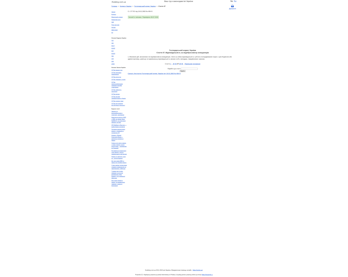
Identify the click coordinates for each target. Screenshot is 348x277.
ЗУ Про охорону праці (117, 101)
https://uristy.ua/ (198, 270)
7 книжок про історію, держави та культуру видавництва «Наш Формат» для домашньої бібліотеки (118, 175)
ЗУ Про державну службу (118, 79)
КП (112, 32)
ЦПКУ (113, 64)
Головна (114, 6)
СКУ (112, 58)
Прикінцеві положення (192, 64)
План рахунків (115, 25)
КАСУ (113, 46)
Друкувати (232, 8)
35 (174, 64)
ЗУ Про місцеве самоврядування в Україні (118, 97)
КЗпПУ (113, 48)
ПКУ (112, 56)
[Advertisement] (182, 34)
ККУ (112, 51)
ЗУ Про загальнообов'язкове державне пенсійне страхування (117, 85)
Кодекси (113, 14)
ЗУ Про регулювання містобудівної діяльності (118, 104)
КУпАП (113, 53)
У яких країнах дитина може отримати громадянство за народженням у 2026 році (119, 167)
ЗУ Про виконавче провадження (116, 73)
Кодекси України (125, 6)
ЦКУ (112, 61)
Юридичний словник (117, 17)
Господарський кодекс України (145, 6)
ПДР (112, 22)
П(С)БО (113, 27)
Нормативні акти (115, 19)
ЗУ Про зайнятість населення (116, 90)
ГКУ (112, 40)
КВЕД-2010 (114, 30)
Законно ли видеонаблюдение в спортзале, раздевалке (117, 113)
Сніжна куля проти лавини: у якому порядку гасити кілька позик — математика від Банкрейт (119, 145)
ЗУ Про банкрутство (116, 70)
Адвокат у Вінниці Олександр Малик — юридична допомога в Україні (117, 138)
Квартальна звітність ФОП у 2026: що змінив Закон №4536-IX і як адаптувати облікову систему (118, 120)
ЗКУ (112, 43)
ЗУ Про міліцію (115, 94)
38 (180, 64)
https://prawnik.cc (207, 274)
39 (182, 64)
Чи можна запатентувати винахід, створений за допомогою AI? (118, 131)
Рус (235, 1)
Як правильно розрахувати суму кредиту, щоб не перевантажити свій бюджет (119, 152)
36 (176, 64)
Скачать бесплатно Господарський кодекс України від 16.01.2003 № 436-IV (154, 73)
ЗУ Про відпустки (116, 77)
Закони (113, 12)
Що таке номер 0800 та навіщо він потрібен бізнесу (119, 161)
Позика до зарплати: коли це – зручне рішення (118, 157)
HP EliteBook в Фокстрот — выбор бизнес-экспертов (119, 126)
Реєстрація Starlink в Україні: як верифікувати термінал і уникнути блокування (118, 183)
